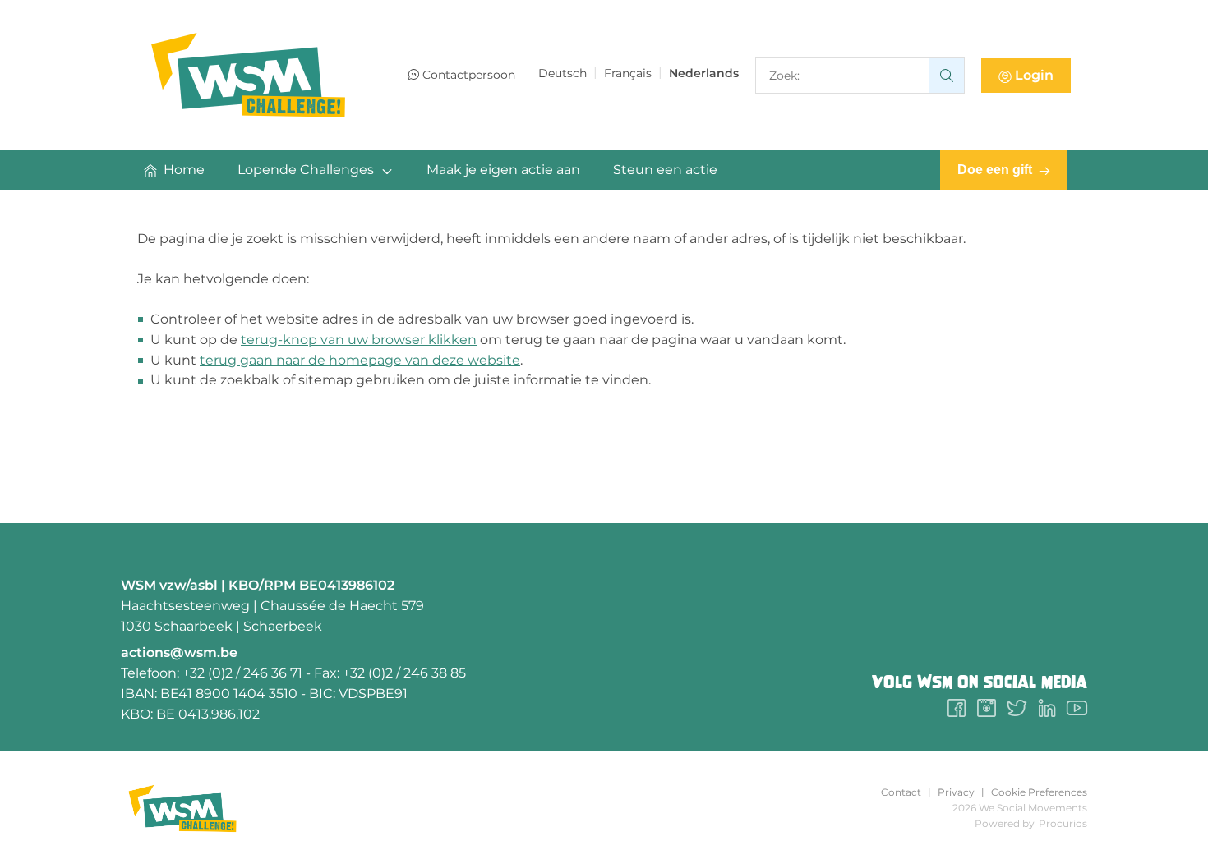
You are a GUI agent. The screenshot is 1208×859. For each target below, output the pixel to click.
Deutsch (562, 73)
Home (184, 169)
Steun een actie (665, 169)
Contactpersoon (468, 74)
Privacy (956, 792)
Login (1034, 75)
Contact (901, 792)
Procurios (1063, 823)
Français (628, 73)
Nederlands (704, 73)
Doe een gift (994, 170)
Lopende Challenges (305, 169)
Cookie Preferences (1039, 792)
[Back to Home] (248, 75)
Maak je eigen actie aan (503, 169)
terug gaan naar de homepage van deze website (360, 360)
